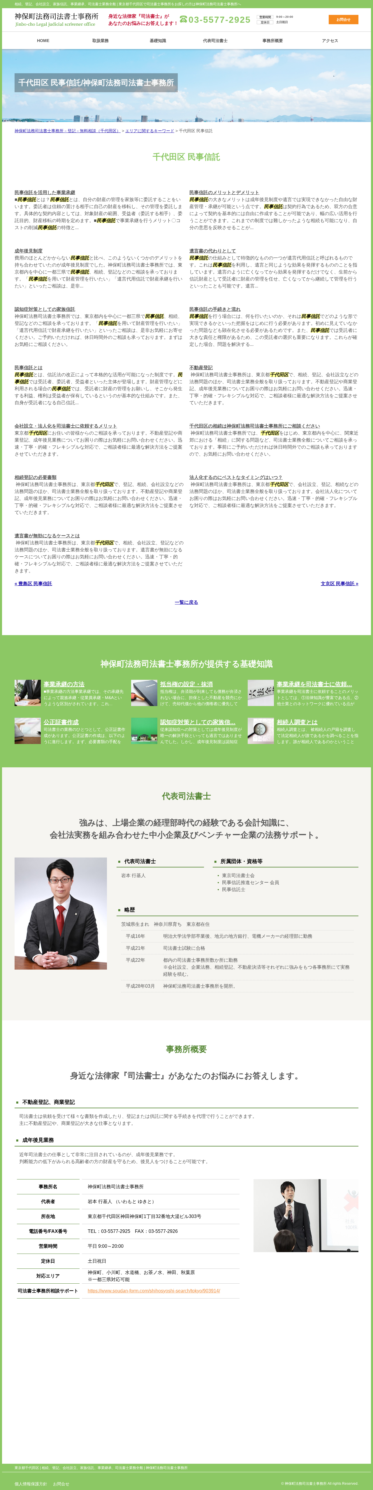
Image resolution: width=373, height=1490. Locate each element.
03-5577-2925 (220, 20)
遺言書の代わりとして (212, 250)
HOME (43, 40)
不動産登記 (201, 367)
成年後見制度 (29, 250)
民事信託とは (29, 367)
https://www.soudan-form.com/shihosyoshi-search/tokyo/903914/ (154, 1290)
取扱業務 (100, 40)
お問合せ (344, 20)
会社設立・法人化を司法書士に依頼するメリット (66, 426)
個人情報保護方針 (31, 1484)
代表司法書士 (215, 40)
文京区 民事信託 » (339, 583)
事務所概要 (273, 40)
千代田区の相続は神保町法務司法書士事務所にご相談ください (254, 426)
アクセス (330, 40)
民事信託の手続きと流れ (215, 309)
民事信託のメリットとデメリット (224, 192)
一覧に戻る (186, 602)
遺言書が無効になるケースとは (47, 535)
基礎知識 (158, 40)
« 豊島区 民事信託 (33, 583)
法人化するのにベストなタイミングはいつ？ (236, 477)
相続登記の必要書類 (36, 477)
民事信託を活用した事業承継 (45, 192)
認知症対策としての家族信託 (45, 309)
